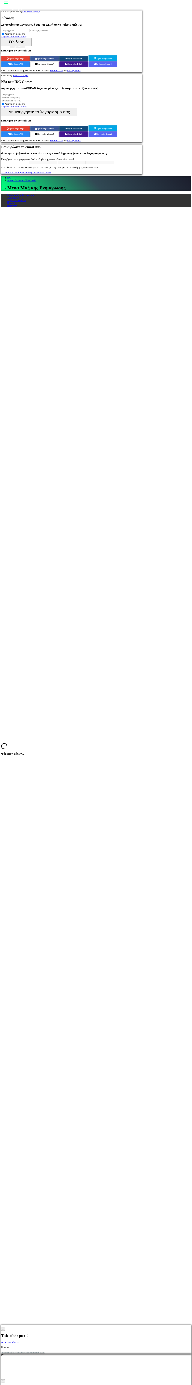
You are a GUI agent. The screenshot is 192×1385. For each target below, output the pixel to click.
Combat (41, 1352)
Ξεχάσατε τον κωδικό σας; (14, 36)
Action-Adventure (31, 1352)
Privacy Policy (74, 70)
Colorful (8, 1352)
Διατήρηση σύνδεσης (15, 34)
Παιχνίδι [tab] (11, 203)
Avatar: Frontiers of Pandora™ (21, 180)
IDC (9, 177)
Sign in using (16, 59)
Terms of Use (56, 70)
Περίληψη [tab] (12, 206)
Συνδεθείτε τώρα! (20, 75)
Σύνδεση (16, 42)
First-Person (16, 1352)
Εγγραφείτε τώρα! (30, 11)
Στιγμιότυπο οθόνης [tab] (16, 200)
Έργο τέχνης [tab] (13, 197)
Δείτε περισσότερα (10, 1342)
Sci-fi (3, 1352)
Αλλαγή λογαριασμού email (37, 172)
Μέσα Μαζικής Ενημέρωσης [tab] (21, 195)
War (22, 1352)
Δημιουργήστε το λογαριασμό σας (39, 112)
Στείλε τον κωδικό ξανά (12, 172)
